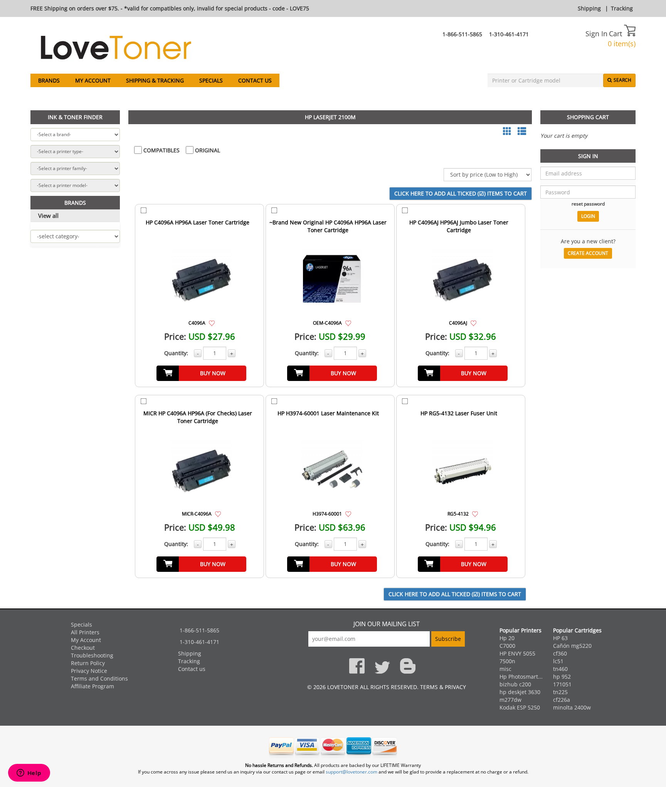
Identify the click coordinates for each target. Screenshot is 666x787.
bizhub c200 (515, 684)
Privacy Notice (89, 670)
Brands (49, 80)
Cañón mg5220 (572, 645)
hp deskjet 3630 (520, 692)
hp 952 (562, 676)
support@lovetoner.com (351, 771)
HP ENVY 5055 (517, 653)
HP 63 (560, 638)
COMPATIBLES (161, 150)
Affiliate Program (92, 686)
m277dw (510, 699)
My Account (93, 80)
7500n (507, 661)
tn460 (560, 668)
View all (48, 215)
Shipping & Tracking (155, 80)
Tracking (622, 8)
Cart (616, 33)
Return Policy (88, 663)
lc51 (558, 661)
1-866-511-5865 (462, 34)
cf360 (560, 653)
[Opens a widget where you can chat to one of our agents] (29, 773)
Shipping (589, 8)
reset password (588, 204)
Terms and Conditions (99, 678)
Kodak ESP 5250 (520, 707)
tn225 (560, 692)
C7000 (507, 645)
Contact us (255, 80)
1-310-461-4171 (509, 34)
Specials (211, 80)
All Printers (85, 632)
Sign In (596, 33)
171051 (562, 684)
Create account (588, 253)
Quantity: (176, 353)
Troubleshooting (92, 655)
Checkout (83, 647)
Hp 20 (507, 638)
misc (505, 668)
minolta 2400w (572, 707)
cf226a (561, 699)
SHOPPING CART (588, 117)
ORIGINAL (206, 150)
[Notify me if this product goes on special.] (212, 322)
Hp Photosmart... (521, 676)
